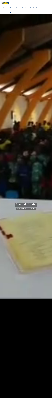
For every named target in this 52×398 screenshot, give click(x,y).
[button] (10, 12)
